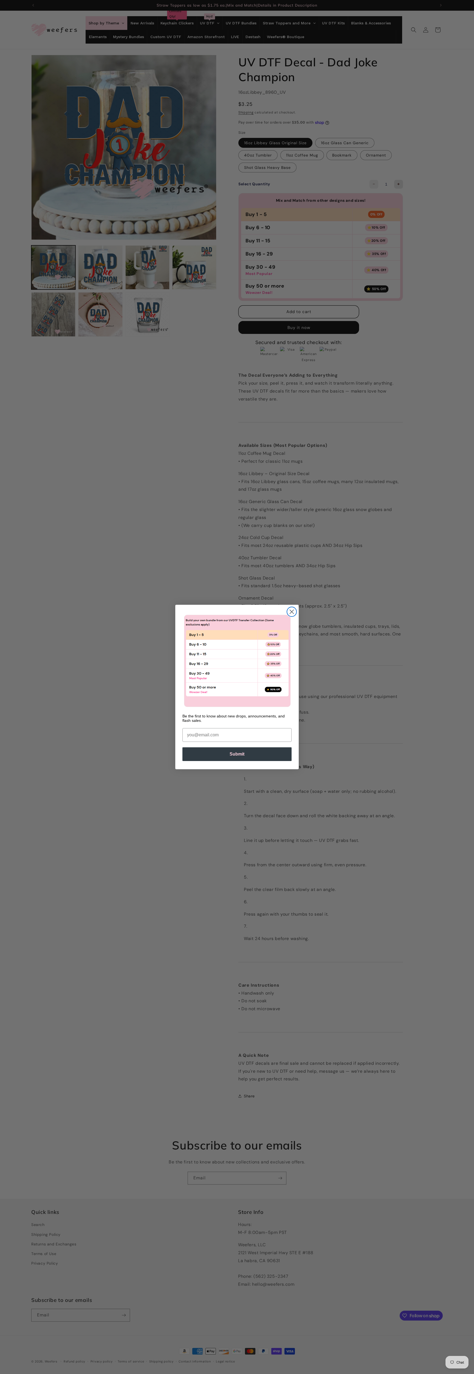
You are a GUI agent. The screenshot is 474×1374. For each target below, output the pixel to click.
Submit (237, 754)
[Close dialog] (292, 612)
